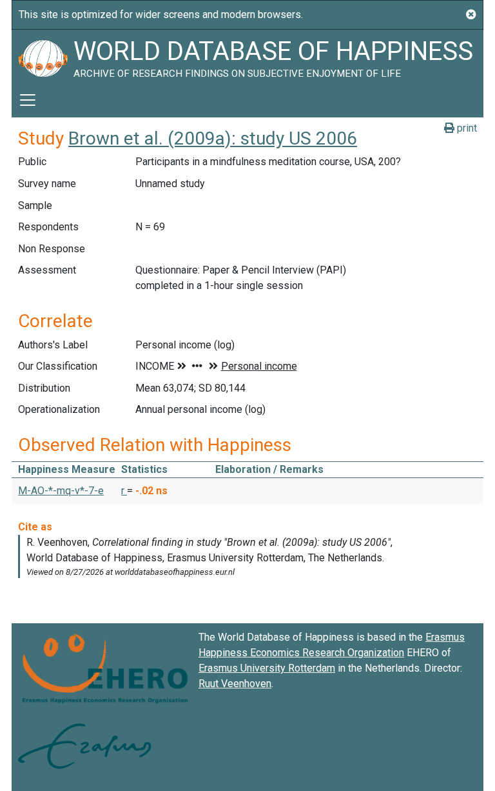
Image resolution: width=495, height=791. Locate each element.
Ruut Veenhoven (235, 683)
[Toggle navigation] (27, 100)
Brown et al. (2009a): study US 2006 (212, 138)
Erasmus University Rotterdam (267, 668)
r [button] (124, 491)
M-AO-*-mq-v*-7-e (61, 491)
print (465, 128)
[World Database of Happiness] (42, 56)
